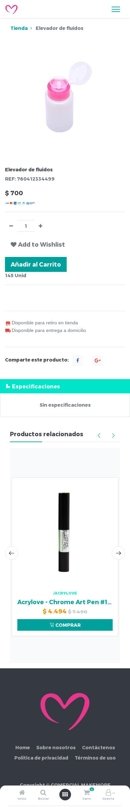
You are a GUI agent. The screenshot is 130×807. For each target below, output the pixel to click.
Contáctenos (98, 747)
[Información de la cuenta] (108, 793)
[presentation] (11, 553)
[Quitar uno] (11, 226)
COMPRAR (67, 625)
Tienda (19, 28)
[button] (38, 244)
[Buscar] (43, 793)
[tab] (65, 386)
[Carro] (87, 793)
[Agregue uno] (40, 226)
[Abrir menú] (65, 794)
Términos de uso (95, 758)
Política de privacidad (41, 758)
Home (22, 747)
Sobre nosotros (56, 747)
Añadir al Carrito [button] (36, 264)
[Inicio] (22, 793)
